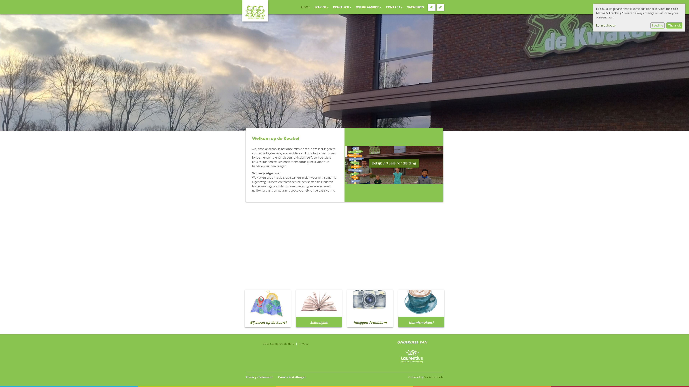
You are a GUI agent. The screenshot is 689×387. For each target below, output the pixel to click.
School (321, 7)
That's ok (674, 25)
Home (305, 7)
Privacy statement (259, 377)
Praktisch (341, 7)
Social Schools (433, 377)
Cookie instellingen (292, 377)
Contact (393, 7)
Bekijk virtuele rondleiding (394, 163)
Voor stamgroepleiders (278, 344)
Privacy (303, 344)
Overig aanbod (368, 7)
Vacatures (415, 7)
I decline (657, 25)
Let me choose (606, 25)
